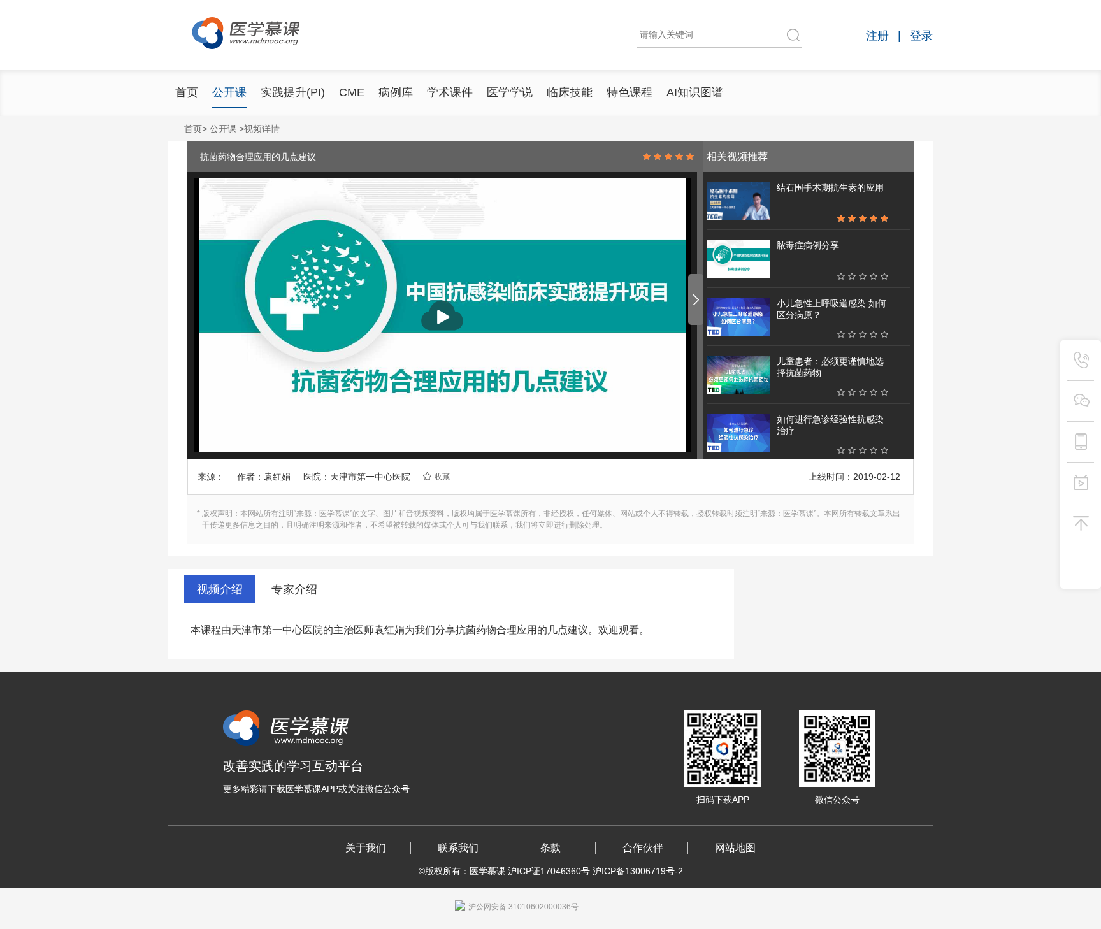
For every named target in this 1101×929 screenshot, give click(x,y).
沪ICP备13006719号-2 (638, 871)
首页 (186, 92)
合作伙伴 (642, 847)
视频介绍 (220, 589)
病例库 (395, 92)
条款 (550, 847)
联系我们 (458, 847)
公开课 (229, 92)
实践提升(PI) (293, 92)
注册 (877, 35)
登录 (921, 35)
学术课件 (450, 92)
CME (351, 92)
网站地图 (735, 847)
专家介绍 (294, 589)
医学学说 (510, 92)
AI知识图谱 (694, 92)
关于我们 (365, 847)
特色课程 (629, 92)
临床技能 (570, 92)
